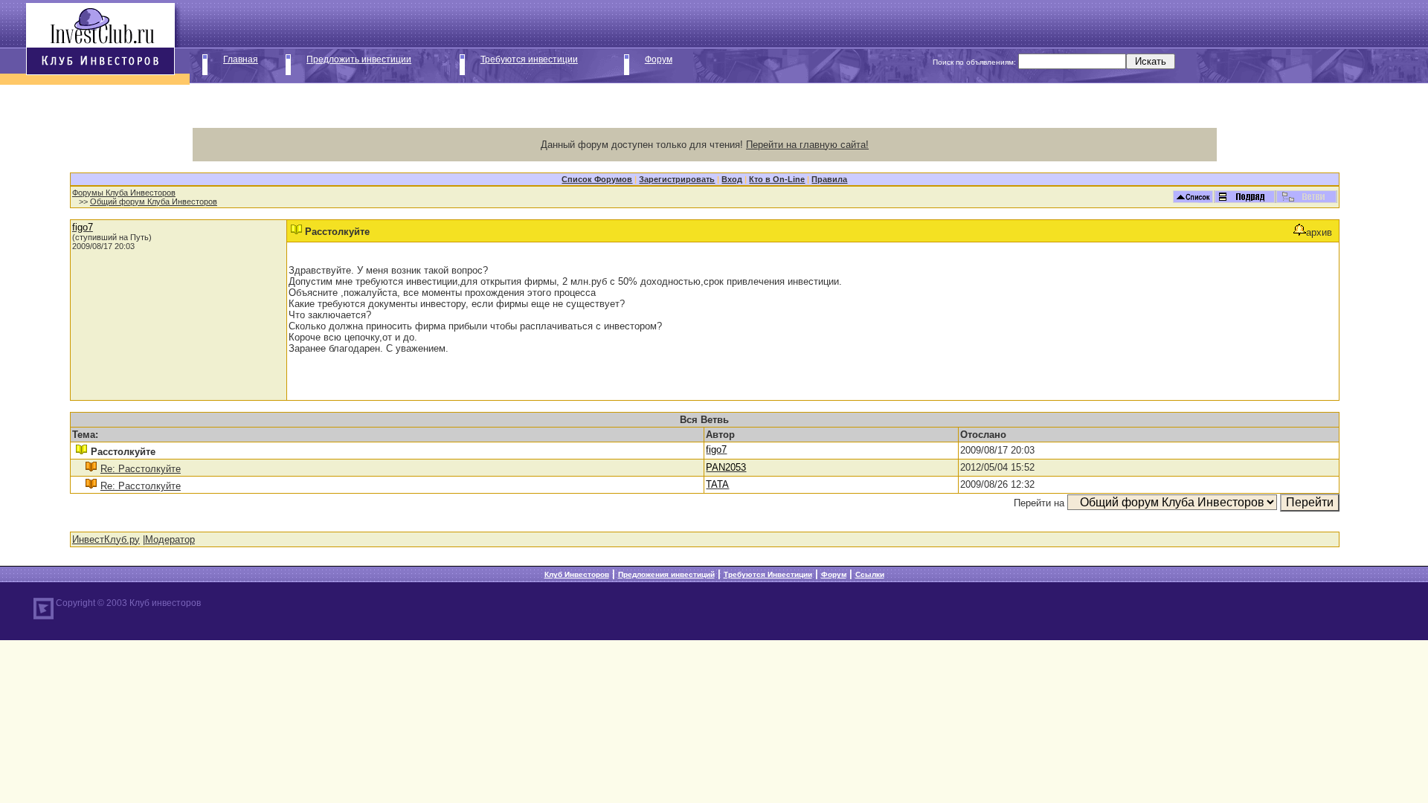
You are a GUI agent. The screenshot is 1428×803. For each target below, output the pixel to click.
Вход (731, 179)
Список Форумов (597, 179)
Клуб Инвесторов (576, 574)
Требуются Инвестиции (768, 574)
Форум (658, 59)
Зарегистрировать (677, 179)
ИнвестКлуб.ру (106, 539)
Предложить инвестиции (358, 59)
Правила (829, 179)
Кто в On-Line (777, 179)
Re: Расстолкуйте (140, 468)
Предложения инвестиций (666, 574)
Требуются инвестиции (529, 59)
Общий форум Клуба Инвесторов (153, 201)
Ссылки (869, 574)
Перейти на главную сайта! (807, 144)
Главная (240, 59)
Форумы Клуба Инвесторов (124, 192)
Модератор (170, 539)
